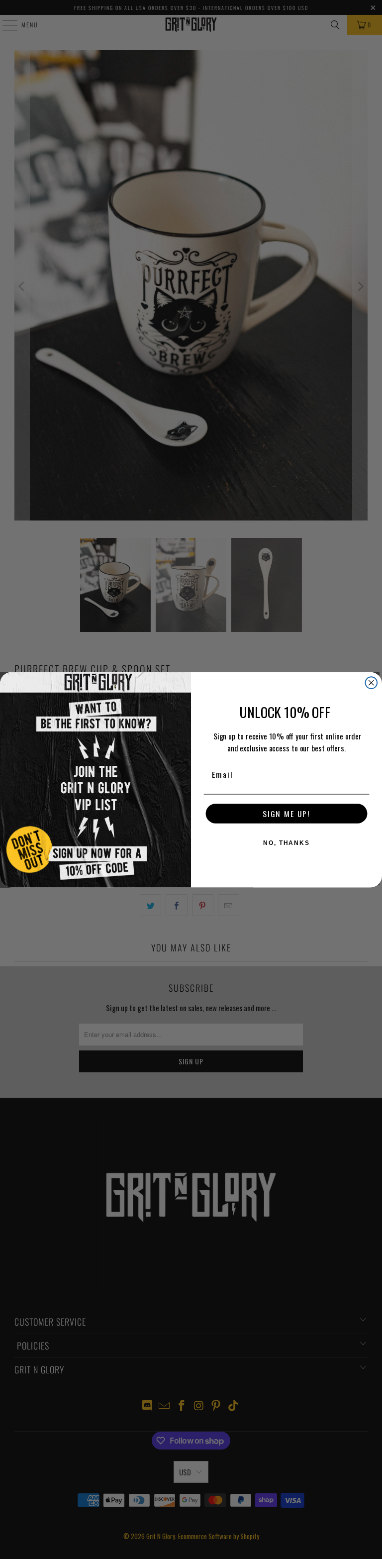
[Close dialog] (372, 683)
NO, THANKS (286, 842)
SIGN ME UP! (286, 814)
